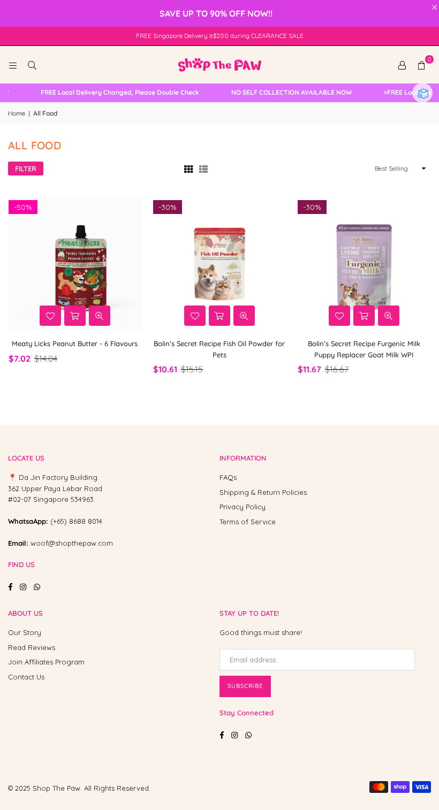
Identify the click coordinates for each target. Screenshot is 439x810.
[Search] (32, 64)
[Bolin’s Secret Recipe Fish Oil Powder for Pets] (219, 263)
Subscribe (245, 686)
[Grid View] (188, 168)
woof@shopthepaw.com (72, 543)
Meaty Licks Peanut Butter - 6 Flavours (75, 343)
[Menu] (12, 64)
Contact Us (26, 677)
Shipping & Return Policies (263, 492)
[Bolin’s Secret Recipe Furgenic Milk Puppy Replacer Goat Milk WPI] (364, 263)
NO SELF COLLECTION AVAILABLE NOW (286, 92)
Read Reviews (31, 647)
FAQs (228, 477)
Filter (25, 168)
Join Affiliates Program (46, 662)
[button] (421, 64)
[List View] (203, 168)
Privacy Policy (243, 506)
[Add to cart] (219, 315)
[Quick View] (99, 315)
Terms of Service (248, 521)
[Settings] (402, 64)
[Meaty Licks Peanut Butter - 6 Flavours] (75, 263)
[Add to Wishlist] (50, 315)
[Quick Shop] (75, 315)
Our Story (24, 632)
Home (16, 113)
